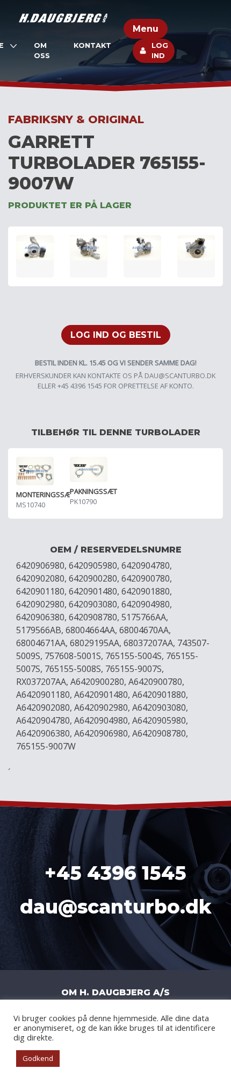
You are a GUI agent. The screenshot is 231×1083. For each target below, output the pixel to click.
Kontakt (92, 45)
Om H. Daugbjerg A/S (115, 992)
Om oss (42, 50)
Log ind (159, 50)
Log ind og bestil (115, 335)
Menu (145, 29)
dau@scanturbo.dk (180, 375)
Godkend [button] (38, 1058)
